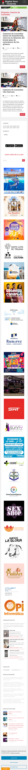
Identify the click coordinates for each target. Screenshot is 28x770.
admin (15, 48)
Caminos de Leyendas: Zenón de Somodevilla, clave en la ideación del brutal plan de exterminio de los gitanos (14, 38)
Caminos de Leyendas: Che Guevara (13, 90)
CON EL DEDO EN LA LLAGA (14, 155)
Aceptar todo (14, 757)
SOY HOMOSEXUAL (13, 733)
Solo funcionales (14, 762)
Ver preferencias (14, 766)
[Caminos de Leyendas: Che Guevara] (14, 80)
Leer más (22, 66)
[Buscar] (23, 160)
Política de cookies (15, 753)
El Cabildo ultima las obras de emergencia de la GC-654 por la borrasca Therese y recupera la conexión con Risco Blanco (13, 695)
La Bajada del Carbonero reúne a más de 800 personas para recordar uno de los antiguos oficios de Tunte (13, 679)
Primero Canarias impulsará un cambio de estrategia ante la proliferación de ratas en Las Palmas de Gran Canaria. (13, 690)
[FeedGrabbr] (14, 660)
